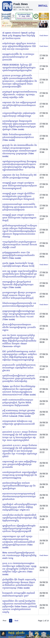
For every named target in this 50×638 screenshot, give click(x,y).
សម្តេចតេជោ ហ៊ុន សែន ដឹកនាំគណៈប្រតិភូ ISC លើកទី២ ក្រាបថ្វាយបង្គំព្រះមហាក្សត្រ (19, 176)
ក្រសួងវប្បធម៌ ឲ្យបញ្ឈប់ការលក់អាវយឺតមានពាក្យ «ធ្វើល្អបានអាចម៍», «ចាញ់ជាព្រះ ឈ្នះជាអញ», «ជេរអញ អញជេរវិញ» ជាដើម (19, 95)
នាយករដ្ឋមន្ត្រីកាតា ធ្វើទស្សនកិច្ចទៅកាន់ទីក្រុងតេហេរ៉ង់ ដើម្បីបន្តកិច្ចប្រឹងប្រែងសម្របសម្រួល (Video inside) (17, 285)
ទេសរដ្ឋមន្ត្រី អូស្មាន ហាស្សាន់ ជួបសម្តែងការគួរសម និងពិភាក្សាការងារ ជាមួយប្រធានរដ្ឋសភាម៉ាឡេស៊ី (19, 218)
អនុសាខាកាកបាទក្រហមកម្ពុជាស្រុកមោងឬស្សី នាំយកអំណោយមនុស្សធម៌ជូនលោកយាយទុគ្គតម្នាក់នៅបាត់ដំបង (19, 496)
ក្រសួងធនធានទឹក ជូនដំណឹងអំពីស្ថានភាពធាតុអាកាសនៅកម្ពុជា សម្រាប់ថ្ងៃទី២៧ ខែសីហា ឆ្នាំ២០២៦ (19, 368)
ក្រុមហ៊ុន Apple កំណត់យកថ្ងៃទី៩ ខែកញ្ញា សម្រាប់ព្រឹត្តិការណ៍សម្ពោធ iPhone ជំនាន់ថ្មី (18, 265)
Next (16, 620)
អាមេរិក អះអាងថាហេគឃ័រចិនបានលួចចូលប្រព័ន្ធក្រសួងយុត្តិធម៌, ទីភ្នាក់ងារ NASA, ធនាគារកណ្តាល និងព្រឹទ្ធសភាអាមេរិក (17, 403)
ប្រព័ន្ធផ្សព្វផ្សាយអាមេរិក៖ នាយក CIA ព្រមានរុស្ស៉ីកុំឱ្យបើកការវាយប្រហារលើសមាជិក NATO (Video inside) (18, 255)
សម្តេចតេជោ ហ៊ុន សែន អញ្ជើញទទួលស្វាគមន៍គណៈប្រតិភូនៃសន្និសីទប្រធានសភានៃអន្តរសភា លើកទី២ (19, 105)
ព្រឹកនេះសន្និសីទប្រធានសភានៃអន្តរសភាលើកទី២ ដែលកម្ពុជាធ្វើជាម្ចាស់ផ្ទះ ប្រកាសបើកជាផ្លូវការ (19, 327)
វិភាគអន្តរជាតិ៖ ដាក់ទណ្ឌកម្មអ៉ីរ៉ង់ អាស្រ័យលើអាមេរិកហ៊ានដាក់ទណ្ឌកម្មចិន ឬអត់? (18, 594)
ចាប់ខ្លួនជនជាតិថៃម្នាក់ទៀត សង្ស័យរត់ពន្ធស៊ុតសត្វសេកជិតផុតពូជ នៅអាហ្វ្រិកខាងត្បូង (18, 115)
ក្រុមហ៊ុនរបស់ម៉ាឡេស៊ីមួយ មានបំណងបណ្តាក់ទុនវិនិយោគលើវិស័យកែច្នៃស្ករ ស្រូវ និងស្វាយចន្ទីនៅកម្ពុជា (19, 486)
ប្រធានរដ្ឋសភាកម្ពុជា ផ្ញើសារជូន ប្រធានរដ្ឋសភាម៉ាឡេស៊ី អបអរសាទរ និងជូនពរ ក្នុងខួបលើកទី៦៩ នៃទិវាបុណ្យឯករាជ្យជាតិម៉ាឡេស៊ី (19, 295)
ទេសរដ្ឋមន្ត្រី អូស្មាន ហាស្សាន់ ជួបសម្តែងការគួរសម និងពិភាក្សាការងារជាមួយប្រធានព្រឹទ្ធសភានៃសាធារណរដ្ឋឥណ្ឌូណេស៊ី (19, 186)
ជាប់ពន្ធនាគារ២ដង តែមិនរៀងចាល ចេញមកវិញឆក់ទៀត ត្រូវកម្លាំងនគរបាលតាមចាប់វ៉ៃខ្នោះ (18, 424)
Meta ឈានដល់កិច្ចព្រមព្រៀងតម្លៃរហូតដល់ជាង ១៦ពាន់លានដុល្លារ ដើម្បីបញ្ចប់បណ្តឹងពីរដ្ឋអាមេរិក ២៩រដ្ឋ (19, 555)
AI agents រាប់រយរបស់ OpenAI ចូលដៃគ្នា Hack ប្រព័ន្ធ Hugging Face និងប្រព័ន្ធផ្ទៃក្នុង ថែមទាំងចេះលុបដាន (18, 36)
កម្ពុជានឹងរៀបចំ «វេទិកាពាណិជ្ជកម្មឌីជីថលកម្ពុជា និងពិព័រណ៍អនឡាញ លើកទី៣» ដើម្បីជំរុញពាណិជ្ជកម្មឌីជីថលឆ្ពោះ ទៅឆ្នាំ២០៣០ (19, 507)
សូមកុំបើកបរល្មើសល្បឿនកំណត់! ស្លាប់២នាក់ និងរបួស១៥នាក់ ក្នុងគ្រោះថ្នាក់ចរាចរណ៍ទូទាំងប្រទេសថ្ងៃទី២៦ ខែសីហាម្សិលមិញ (18, 378)
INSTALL (43, 6)
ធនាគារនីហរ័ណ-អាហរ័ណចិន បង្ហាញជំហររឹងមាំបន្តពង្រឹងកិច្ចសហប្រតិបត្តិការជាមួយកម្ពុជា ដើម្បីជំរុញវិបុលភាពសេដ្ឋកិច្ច (19, 518)
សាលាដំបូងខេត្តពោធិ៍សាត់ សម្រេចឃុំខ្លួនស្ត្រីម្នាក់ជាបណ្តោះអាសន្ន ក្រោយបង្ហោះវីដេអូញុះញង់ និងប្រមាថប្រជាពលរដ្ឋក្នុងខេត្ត (19, 475)
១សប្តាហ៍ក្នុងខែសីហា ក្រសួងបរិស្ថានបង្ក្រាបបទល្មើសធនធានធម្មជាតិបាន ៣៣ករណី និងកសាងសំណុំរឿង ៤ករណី (19, 245)
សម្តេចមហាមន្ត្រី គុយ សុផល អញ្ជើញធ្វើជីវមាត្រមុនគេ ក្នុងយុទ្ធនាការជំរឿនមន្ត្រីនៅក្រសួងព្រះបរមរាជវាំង (19, 464)
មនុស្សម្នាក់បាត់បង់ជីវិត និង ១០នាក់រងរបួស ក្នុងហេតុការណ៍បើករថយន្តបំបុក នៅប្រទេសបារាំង (18, 57)
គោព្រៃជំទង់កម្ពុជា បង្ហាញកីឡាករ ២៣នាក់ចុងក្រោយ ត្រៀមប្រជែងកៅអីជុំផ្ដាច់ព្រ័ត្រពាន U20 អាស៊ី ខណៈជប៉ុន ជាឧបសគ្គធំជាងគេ (19, 46)
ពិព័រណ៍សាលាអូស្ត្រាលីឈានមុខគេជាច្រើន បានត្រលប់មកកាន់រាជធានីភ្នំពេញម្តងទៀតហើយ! (19, 305)
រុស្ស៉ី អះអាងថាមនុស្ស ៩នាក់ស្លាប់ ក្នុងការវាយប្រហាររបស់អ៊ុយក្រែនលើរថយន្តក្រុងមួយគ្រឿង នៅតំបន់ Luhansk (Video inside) (18, 413)
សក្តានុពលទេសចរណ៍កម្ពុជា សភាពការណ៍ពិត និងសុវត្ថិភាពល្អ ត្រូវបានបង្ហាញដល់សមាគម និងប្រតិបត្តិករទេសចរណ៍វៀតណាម (19, 207)
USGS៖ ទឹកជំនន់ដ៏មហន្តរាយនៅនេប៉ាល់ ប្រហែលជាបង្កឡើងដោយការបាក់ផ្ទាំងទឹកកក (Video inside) (18, 137)
